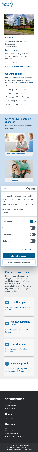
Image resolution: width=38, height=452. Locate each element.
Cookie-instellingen (23, 447)
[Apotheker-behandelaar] (19, 144)
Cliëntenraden (9, 431)
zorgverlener (27, 83)
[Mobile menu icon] (34, 4)
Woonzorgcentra (10, 406)
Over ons (8, 428)
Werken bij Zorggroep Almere (14, 436)
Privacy (9, 450)
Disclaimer (10, 447)
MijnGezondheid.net (11, 418)
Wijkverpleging (10, 408)
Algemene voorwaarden (22, 450)
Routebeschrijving (12, 50)
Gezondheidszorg (11, 403)
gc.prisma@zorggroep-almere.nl (18, 66)
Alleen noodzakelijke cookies (19, 262)
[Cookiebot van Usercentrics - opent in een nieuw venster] (27, 188)
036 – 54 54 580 (11, 62)
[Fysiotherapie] (19, 171)
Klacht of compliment (12, 433)
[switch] (33, 228)
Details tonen (26, 249)
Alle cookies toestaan (19, 256)
